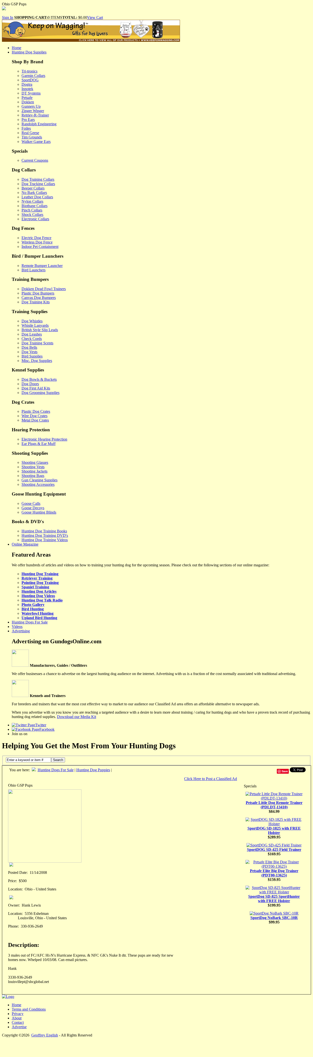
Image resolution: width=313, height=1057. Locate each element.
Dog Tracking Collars (38, 184)
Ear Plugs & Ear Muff (39, 444)
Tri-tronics (29, 71)
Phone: (13, 926)
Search (58, 760)
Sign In (7, 17)
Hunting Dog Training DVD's (45, 535)
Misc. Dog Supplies (37, 361)
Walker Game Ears (36, 141)
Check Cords (32, 339)
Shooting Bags (33, 476)
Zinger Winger (33, 111)
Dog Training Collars (38, 179)
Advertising (21, 631)
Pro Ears (28, 119)
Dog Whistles (32, 321)
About (17, 1018)
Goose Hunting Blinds (39, 512)
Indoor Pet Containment (40, 246)
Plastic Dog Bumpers (38, 293)
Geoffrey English (44, 1035)
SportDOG (30, 80)
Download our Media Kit (76, 717)
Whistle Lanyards (35, 325)
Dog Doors (30, 384)
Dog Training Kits (36, 302)
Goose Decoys (33, 508)
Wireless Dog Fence (37, 242)
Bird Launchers (33, 270)
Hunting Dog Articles (39, 591)
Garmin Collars (33, 76)
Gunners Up (31, 106)
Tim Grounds (32, 137)
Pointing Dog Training (40, 583)
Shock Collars (32, 214)
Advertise (19, 1027)
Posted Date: (18, 872)
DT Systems (31, 93)
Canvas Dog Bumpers (39, 298)
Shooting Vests (33, 467)
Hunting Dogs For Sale (30, 622)
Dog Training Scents (37, 343)
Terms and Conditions (29, 1009)
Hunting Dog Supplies (29, 52)
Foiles (26, 128)
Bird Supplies (32, 356)
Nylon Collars (32, 201)
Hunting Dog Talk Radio (42, 600)
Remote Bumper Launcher (42, 266)
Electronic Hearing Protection (44, 439)
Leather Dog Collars (37, 197)
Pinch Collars (32, 210)
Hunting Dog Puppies (93, 770)
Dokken (28, 102)
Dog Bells (29, 347)
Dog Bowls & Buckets (39, 379)
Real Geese (30, 133)
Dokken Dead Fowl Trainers (44, 289)
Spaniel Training (35, 587)
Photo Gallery (33, 604)
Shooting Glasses (35, 462)
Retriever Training (37, 578)
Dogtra (27, 84)
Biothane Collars (34, 206)
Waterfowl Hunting (38, 613)
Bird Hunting (33, 609)
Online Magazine (25, 544)
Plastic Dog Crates (36, 411)
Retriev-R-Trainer (35, 115)
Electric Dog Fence (36, 238)
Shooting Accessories (38, 484)
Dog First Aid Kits (36, 388)
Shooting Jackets (34, 471)
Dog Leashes (32, 334)
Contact (18, 1022)
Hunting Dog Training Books (44, 531)
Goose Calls (31, 503)
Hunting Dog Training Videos (45, 540)
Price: (12, 881)
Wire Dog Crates (34, 416)
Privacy (17, 1014)
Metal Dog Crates (35, 420)
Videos (17, 626)
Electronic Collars (35, 219)
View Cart (95, 17)
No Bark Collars (34, 192)
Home (16, 48)
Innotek (27, 89)
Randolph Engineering (39, 124)
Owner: (14, 905)
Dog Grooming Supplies (40, 393)
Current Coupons (35, 160)
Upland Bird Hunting (39, 618)
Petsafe (27, 97)
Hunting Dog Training (40, 574)
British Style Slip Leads (40, 330)
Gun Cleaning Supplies (39, 480)
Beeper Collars (33, 188)
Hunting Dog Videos (38, 596)
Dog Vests (29, 352)
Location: (15, 889)
